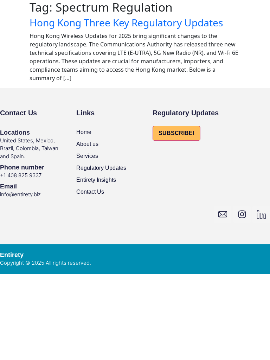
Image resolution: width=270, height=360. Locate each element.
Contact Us (90, 192)
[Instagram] (242, 214)
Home (83, 132)
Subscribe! (176, 133)
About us (87, 144)
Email (8, 186)
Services (87, 156)
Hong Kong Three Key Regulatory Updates (126, 22)
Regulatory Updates (101, 168)
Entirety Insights (96, 180)
